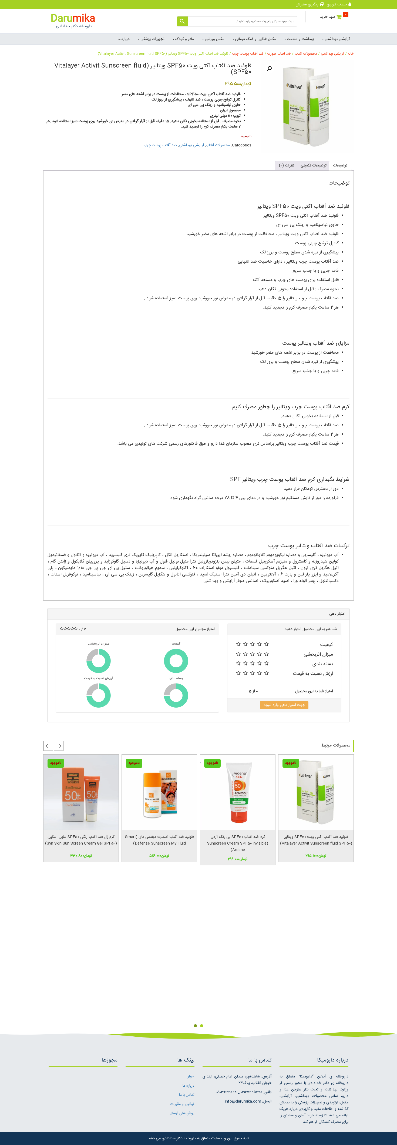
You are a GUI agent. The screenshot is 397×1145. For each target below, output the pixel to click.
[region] (198, 951)
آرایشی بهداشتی (337, 39)
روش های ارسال (182, 1113)
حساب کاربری (337, 4)
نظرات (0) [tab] (286, 165)
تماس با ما (186, 1095)
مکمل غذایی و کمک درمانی (255, 39)
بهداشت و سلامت (300, 39)
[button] (269, 68)
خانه (351, 54)
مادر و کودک (184, 39)
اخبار (191, 1076)
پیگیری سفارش (307, 4)
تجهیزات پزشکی (152, 39)
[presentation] (58, 746)
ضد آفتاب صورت (279, 54)
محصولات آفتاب (306, 54)
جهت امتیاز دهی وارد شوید (284, 705)
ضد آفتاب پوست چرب (248, 54)
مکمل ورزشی (214, 39)
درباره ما (124, 39)
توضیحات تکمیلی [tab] (314, 165)
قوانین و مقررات (182, 1104)
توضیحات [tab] (340, 165)
